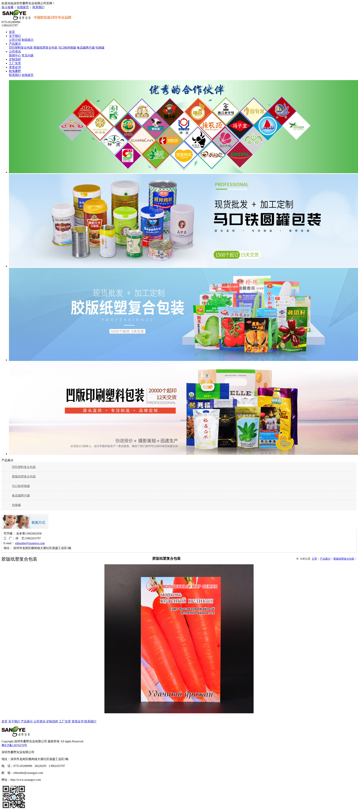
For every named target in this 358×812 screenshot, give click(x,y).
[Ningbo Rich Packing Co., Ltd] (15, 735)
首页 (12, 32)
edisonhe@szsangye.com (30, 543)
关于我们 (15, 35)
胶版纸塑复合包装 (45, 47)
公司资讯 (15, 51)
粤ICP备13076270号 (14, 745)
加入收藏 (7, 7)
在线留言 (23, 7)
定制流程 (15, 59)
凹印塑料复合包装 (21, 47)
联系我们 (38, 7)
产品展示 (15, 43)
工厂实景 (15, 63)
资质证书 (15, 67)
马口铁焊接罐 (67, 47)
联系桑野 (15, 71)
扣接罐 (99, 47)
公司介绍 (15, 39)
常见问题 (28, 55)
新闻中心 (15, 55)
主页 (314, 558)
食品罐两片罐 (86, 47)
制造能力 (28, 39)
